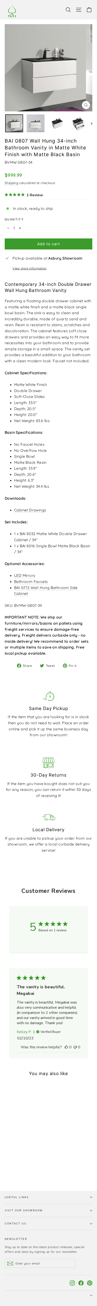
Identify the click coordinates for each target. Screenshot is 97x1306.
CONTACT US (15, 1223)
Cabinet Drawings (30, 510)
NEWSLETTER (16, 1239)
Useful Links (17, 1197)
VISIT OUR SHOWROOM (24, 1210)
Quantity (14, 219)
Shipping (11, 183)
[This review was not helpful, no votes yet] (75, 1047)
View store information (29, 268)
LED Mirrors (24, 575)
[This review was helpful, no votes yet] (66, 1047)
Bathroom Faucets (31, 581)
